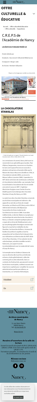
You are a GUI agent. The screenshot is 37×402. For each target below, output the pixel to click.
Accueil (5, 26)
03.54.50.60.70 (20, 327)
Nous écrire (18, 331)
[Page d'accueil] (18, 2)
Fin (5, 288)
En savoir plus (18, 397)
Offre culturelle (10, 29)
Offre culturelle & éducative (19, 26)
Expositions (21, 29)
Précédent (7, 279)
